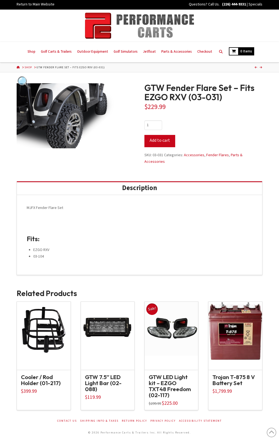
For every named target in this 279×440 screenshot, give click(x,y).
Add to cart (160, 140)
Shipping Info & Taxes (99, 421)
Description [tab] (139, 188)
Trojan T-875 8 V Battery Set (234, 379)
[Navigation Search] (220, 52)
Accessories (194, 155)
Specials (255, 4)
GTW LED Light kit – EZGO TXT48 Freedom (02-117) (170, 385)
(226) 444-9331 (233, 4)
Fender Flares (217, 155)
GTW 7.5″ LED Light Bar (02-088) (103, 382)
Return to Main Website (35, 4)
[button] (35, 101)
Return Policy (134, 421)
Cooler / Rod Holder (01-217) (41, 379)
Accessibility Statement (200, 421)
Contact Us (67, 421)
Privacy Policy (163, 421)
